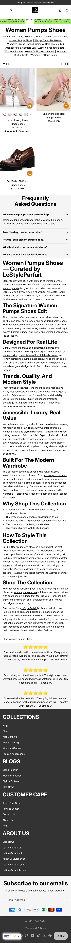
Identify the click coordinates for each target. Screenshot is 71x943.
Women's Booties (13, 51)
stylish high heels (33, 431)
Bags (5, 725)
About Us (8, 820)
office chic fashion (49, 387)
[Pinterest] (50, 935)
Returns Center (11, 808)
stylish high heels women (47, 284)
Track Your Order (12, 803)
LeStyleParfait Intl (12, 853)
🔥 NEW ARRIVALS (12, 19)
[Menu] (4, 10)
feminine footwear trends (22, 387)
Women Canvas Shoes (56, 36)
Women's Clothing (12, 748)
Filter (9, 64)
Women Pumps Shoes (20, 40)
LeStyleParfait (10, 291)
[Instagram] (27, 935)
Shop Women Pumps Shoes (17, 639)
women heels (53, 331)
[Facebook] (21, 935)
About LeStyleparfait (14, 858)
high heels (34, 331)
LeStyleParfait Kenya (14, 864)
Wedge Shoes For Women (48, 40)
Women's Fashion (12, 775)
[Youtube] (33, 935)
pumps (23, 331)
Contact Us (9, 814)
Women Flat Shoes (13, 36)
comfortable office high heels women (38, 355)
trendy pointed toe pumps (17, 358)
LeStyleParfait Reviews (15, 870)
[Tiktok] (38, 935)
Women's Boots (33, 36)
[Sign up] (63, 900)
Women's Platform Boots (43, 55)
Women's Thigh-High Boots (39, 51)
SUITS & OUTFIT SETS (38, 19)
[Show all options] (31, 115)
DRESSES (58, 19)
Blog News (8, 787)
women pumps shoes (55, 475)
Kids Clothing (10, 736)
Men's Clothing (11, 742)
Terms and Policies (35, 928)
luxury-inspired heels (14, 391)
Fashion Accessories (14, 753)
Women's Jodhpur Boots (51, 47)
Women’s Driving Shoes (20, 44)
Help (5, 825)
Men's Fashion (10, 770)
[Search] (11, 10)
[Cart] (67, 10)
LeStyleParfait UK (12, 847)
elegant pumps (11, 288)
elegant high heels (15, 479)
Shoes (6, 731)
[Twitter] (44, 935)
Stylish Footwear (11, 781)
